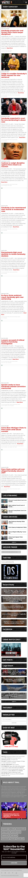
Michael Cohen (22, 769)
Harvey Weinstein (6, 764)
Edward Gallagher (16, 761)
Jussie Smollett (4, 767)
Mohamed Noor (4, 770)
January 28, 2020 (5, 71)
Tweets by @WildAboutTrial (7, 562)
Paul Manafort (4, 772)
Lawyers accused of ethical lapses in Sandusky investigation (12, 342)
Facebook (8, 762)
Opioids (21, 770)
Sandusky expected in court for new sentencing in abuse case (13, 120)
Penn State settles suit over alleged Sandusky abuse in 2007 (13, 471)
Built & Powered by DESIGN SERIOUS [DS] (9, 875)
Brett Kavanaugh (14, 758)
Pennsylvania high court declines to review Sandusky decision (13, 254)
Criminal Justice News (5, 50)
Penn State (9, 185)
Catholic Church (5, 759)
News (11, 50)
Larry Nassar (9, 446)
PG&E (9, 772)
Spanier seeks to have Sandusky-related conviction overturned (13, 386)
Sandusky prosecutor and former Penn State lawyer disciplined (12, 32)
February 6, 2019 (4, 293)
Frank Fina (3, 51)
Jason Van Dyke (14, 766)
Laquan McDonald (12, 767)
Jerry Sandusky (8, 51)
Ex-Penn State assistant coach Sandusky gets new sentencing (12, 297)
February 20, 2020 (5, 28)
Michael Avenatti (14, 769)
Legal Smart (4, 769)
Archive (23, 756)
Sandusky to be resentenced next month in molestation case (13, 209)
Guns (14, 762)
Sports (19, 94)
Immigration (5, 766)
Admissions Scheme (11, 756)
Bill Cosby (7, 758)
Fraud (12, 762)
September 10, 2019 (5, 161)
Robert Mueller (18, 772)
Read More (9, 48)
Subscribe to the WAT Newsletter (14, 848)
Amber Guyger (18, 756)
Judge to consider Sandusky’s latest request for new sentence (14, 75)
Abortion (4, 756)
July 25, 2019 (4, 250)
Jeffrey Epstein (21, 766)
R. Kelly (13, 772)
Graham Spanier (4, 405)
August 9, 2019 (4, 205)
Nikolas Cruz (15, 770)
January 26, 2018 (4, 425)
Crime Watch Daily (14, 759)
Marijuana (9, 769)
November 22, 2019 (5, 116)
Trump (9, 775)
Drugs (12, 761)
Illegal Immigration (16, 764)
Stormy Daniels (20, 773)
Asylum (2, 758)
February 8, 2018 (5, 382)
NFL (10, 770)
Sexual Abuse (14, 94)
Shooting (11, 773)
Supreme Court (4, 775)
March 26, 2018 (4, 338)
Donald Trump (6, 761)
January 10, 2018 (4, 467)
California (19, 758)
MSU (8, 770)
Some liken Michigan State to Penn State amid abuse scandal (13, 429)
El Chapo (23, 761)
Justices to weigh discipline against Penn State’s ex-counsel (13, 164)
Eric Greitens (3, 762)
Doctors (11, 445)
